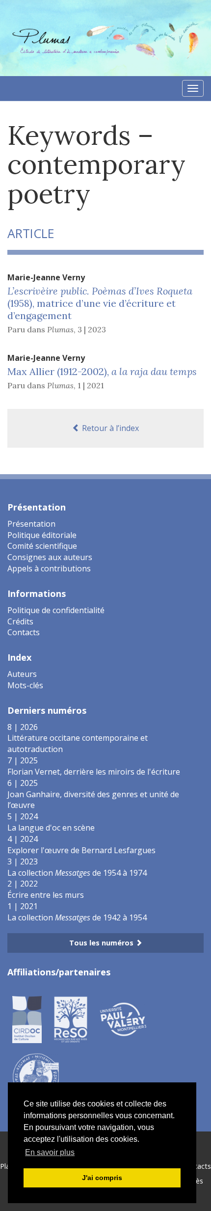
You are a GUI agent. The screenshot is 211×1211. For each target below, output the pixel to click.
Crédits (20, 621)
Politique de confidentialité (56, 610)
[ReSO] (70, 1018)
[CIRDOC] (27, 1018)
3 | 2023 (92, 329)
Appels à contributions (49, 568)
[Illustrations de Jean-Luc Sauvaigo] (35, 1075)
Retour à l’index (109, 428)
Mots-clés (25, 685)
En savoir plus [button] (50, 1152)
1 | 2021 (91, 385)
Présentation (31, 523)
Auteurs (22, 674)
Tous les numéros (102, 942)
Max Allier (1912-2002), (102, 371)
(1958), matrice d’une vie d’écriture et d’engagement (99, 303)
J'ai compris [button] (102, 1178)
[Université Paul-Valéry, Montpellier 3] (123, 1018)
